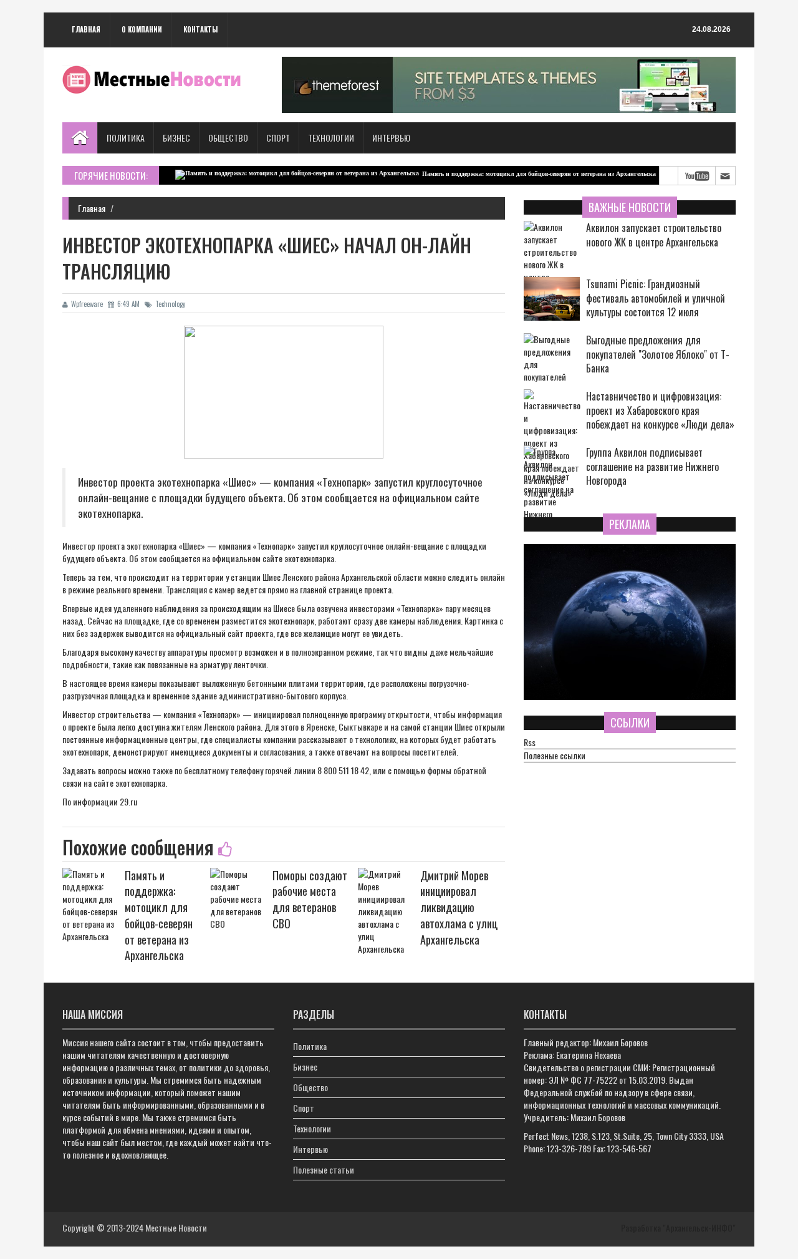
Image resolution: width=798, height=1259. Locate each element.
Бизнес (176, 137)
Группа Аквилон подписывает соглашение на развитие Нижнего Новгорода (652, 467)
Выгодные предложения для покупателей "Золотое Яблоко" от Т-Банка (657, 354)
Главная (86, 29)
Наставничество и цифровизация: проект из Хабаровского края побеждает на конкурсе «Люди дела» (660, 410)
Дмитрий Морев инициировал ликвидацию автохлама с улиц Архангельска (459, 907)
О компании (142, 29)
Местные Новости (176, 1227)
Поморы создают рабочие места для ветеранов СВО (309, 899)
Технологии (331, 137)
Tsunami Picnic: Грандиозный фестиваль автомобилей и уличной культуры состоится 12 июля (655, 298)
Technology (170, 304)
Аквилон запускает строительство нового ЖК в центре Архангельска (653, 235)
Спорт (278, 137)
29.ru (128, 801)
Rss (530, 742)
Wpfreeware (87, 304)
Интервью (391, 137)
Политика (126, 137)
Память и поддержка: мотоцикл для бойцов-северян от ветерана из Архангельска (515, 173)
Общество (228, 137)
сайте (272, 558)
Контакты (200, 29)
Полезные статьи (323, 1169)
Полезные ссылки (554, 755)
